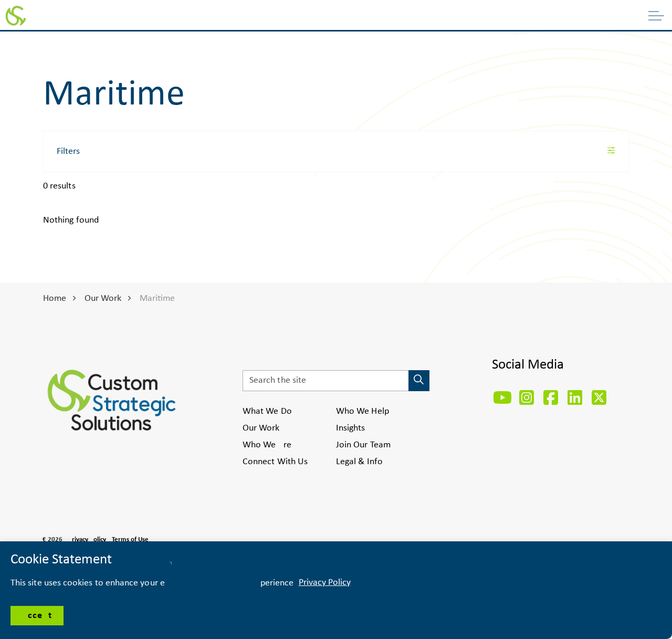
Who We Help (362, 411)
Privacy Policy (87, 539)
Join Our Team (363, 445)
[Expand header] (656, 16)
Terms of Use (130, 539)
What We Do (267, 411)
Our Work (261, 428)
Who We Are (267, 445)
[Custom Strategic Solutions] (15, 15)
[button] (418, 380)
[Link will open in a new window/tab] (502, 397)
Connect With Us (275, 462)
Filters (68, 151)
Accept (37, 616)
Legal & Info (359, 462)
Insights (350, 428)
